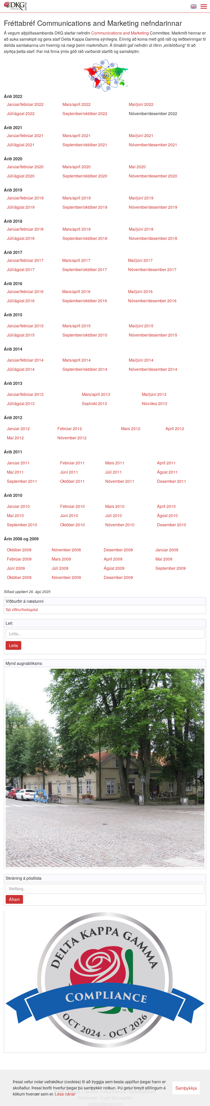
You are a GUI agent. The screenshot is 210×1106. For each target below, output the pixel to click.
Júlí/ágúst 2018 (21, 238)
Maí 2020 (137, 167)
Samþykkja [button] (186, 1088)
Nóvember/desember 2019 (153, 207)
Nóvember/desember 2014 (153, 369)
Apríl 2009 (113, 559)
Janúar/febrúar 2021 (25, 135)
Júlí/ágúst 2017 (21, 269)
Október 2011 (72, 481)
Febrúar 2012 (69, 428)
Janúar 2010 (18, 506)
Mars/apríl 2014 (76, 360)
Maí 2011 (15, 472)
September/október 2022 (84, 113)
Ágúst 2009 (114, 568)
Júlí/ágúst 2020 (21, 176)
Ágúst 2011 (167, 472)
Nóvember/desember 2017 (152, 269)
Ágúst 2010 (167, 515)
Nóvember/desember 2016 (152, 301)
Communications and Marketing (120, 33)
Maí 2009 (163, 559)
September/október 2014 (84, 369)
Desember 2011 (171, 481)
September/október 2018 (84, 238)
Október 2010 (72, 525)
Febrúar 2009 (19, 559)
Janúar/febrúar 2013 (25, 394)
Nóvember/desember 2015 (153, 335)
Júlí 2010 (113, 515)
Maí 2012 (15, 438)
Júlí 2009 (60, 568)
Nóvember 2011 (119, 481)
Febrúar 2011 (72, 463)
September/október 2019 (84, 207)
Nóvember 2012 (72, 438)
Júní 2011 (69, 472)
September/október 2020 (84, 176)
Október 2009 (19, 577)
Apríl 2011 (166, 463)
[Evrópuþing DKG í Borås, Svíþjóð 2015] (105, 768)
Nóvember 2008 (66, 550)
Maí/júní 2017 (140, 260)
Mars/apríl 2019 (76, 198)
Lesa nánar (65, 1094)
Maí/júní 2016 (140, 291)
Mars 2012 (130, 428)
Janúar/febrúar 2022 (25, 104)
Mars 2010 (114, 506)
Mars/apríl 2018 (76, 229)
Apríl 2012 (174, 428)
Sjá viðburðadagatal (22, 609)
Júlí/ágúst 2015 (21, 335)
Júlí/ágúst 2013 (21, 403)
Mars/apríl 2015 (76, 326)
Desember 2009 (118, 577)
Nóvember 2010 (119, 525)
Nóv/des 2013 (154, 403)
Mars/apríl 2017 (76, 260)
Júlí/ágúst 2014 (21, 369)
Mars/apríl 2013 (96, 394)
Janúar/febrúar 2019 (25, 198)
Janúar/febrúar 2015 (25, 326)
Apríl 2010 (166, 506)
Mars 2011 (114, 463)
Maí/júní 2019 (141, 198)
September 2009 (170, 568)
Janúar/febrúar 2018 (25, 229)
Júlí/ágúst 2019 (21, 207)
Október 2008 (19, 550)
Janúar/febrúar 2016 (25, 291)
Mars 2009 (61, 559)
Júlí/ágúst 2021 (21, 145)
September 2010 (22, 525)
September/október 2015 (84, 335)
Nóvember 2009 (66, 577)
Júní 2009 (16, 568)
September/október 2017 (84, 269)
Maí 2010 (15, 515)
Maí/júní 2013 (154, 394)
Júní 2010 (69, 515)
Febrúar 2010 (72, 506)
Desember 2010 (171, 525)
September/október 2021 (84, 145)
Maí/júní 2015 (141, 326)
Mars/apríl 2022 (76, 104)
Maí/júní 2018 (141, 229)
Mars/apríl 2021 (76, 135)
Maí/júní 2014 (141, 360)
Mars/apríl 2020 (76, 167)
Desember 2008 (118, 550)
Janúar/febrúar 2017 (25, 260)
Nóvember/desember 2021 (153, 145)
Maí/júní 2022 (141, 104)
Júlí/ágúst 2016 (21, 301)
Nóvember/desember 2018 (153, 238)
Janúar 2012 (18, 428)
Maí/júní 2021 (141, 135)
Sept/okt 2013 (94, 403)
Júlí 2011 (113, 472)
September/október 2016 (84, 301)
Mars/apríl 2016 (76, 291)
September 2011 (22, 481)
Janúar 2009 (166, 550)
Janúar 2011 (18, 463)
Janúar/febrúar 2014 (25, 360)
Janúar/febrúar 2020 (25, 167)
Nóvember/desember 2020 (153, 176)
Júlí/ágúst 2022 (21, 113)
